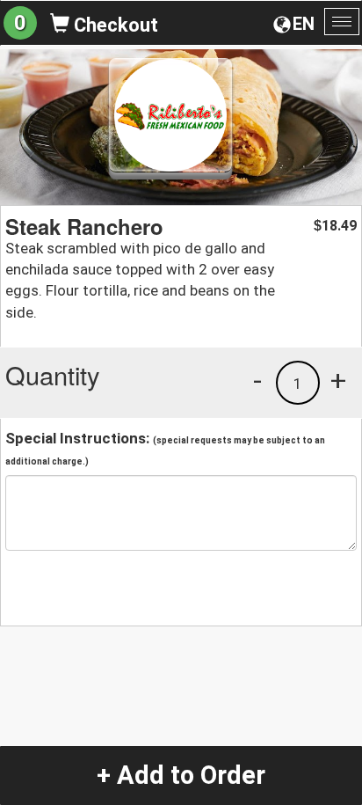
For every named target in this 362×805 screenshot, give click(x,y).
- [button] (257, 380)
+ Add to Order (181, 775)
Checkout (113, 25)
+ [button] (338, 380)
